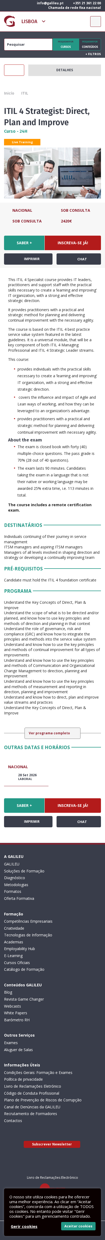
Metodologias (16, 884)
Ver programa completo (50, 733)
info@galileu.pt (50, 3)
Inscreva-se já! (73, 242)
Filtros (93, 54)
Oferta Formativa (19, 898)
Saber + (24, 242)
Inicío (9, 93)
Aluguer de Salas (18, 1049)
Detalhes (64, 70)
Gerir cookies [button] (24, 1226)
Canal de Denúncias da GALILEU (32, 1106)
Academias (13, 941)
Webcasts (12, 1006)
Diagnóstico (14, 877)
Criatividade (14, 928)
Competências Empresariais (28, 921)
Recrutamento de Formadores (30, 1113)
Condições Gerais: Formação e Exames (38, 1072)
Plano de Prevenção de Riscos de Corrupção (43, 1099)
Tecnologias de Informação (28, 934)
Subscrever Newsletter (52, 1144)
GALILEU (11, 864)
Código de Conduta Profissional (31, 1093)
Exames (11, 1042)
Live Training (22, 142)
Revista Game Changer (24, 999)
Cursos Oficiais (17, 962)
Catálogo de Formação (24, 969)
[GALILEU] (9, 21)
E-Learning (13, 955)
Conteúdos (90, 44)
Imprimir (31, 259)
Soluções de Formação (24, 871)
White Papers (15, 1012)
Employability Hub (19, 948)
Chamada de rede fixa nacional (74, 7)
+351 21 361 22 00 (86, 3)
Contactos (13, 1120)
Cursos (65, 44)
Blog (8, 992)
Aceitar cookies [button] (78, 1226)
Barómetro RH (17, 1019)
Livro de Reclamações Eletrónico (32, 1086)
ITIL (24, 93)
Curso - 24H (15, 131)
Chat (81, 259)
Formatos (12, 891)
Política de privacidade (23, 1079)
